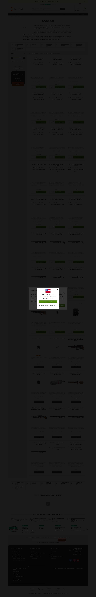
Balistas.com (51, 298)
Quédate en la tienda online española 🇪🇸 (47, 306)
